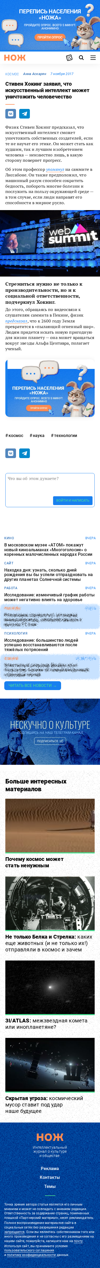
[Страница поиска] (81, 57)
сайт (8, 563)
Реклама (50, 1168)
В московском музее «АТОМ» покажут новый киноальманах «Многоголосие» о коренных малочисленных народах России (48, 550)
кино (9, 538)
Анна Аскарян (34, 74)
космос (12, 74)
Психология (15, 633)
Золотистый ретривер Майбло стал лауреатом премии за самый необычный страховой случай (46, 670)
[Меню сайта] (93, 58)
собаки (11, 658)
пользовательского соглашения (29, 1250)
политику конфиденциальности (31, 1255)
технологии (65, 435)
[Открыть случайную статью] (69, 58)
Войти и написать (72, 500)
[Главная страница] (15, 57)
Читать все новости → (33, 685)
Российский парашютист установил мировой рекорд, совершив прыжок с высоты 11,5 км (43, 620)
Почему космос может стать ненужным (34, 862)
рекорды (12, 608)
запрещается (14, 1232)
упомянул (55, 169)
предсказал (16, 321)
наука (39, 435)
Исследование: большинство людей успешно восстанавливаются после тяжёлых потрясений (41, 645)
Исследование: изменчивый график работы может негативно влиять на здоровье (49, 597)
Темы (50, 1186)
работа (10, 588)
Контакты (50, 1177)
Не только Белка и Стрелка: (48, 943)
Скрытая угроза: (44, 1104)
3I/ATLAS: (46, 1023)
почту (78, 1241)
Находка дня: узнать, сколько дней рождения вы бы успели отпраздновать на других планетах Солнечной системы (48, 575)
